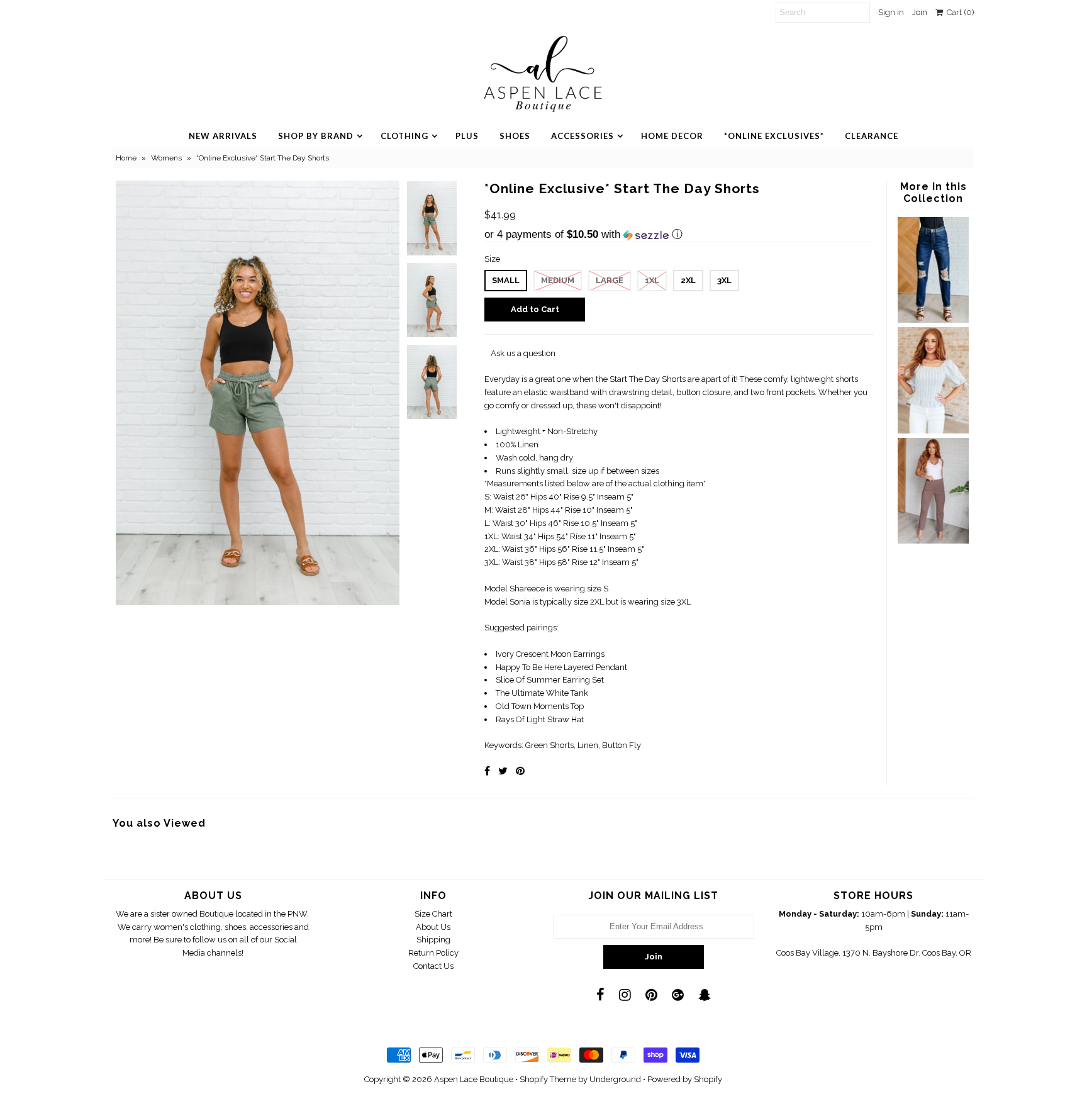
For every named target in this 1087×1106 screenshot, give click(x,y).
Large (609, 280)
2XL (688, 280)
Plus (467, 136)
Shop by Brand (316, 136)
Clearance (871, 136)
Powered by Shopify (684, 1079)
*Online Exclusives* (774, 136)
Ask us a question (523, 353)
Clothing (404, 136)
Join (919, 12)
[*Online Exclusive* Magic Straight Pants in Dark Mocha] (933, 540)
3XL (724, 280)
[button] (679, 235)
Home (126, 158)
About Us (433, 927)
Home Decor (672, 136)
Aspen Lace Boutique (473, 1079)
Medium (557, 280)
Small (506, 280)
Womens (166, 158)
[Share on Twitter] (503, 771)
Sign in (891, 12)
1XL (652, 280)
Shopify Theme (548, 1079)
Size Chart (433, 914)
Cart (958, 12)
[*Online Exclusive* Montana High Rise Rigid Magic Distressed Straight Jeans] (933, 320)
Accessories (582, 136)
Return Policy (433, 953)
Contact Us (433, 966)
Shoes (514, 136)
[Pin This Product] (520, 771)
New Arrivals (223, 136)
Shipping (433, 939)
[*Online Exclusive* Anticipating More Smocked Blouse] (933, 430)
